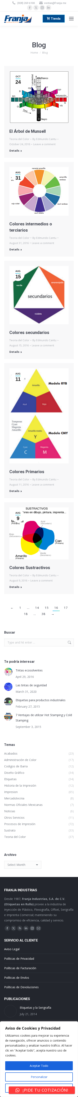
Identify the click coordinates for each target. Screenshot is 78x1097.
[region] (39, 1059)
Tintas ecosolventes (29, 670)
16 (56, 607)
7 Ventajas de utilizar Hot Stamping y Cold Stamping (44, 717)
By (44, 139)
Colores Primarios (26, 471)
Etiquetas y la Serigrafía (35, 1008)
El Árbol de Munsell (27, 131)
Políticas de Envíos (16, 978)
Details (14, 150)
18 (26, 614)
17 (66, 607)
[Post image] (8, 672)
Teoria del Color (19, 139)
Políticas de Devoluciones (21, 987)
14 (37, 607)
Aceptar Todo (39, 1066)
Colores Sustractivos (29, 567)
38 (43, 614)
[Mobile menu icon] (71, 18)
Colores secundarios (29, 332)
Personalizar (39, 1077)
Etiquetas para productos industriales (41, 700)
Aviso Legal (12, 949)
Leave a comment (44, 144)
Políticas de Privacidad (19, 959)
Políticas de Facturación (20, 968)
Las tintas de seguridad (31, 685)
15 (46, 607)
